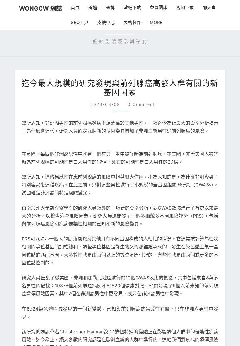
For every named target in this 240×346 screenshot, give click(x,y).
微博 (105, 7)
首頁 (70, 7)
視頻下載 (179, 7)
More (149, 22)
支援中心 (99, 22)
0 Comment (139, 189)
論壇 (87, 7)
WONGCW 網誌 (38, 8)
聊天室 (203, 7)
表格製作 (126, 22)
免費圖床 (153, 7)
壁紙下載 (127, 7)
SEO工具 (74, 22)
